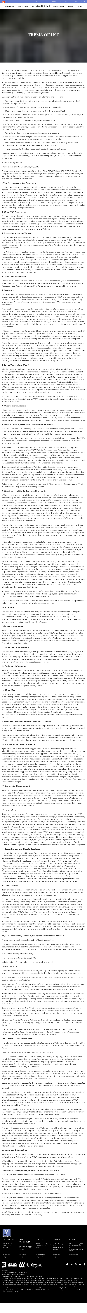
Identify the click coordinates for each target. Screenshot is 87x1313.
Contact (80, 6)
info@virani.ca (7, 1257)
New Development (58, 6)
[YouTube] (80, 1264)
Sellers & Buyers (23, 6)
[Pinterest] (67, 1264)
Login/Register (80, 1)
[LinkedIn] (71, 1264)
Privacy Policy (6, 1274)
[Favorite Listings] (70, 2)
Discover (70, 6)
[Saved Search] (66, 2)
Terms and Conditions (18, 1274)
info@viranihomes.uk (59, 1257)
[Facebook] (84, 1264)
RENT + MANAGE (36, 6)
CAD (35, 1)
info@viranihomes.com (42, 1257)
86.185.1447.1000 (73, 1254)
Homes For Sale (9, 6)
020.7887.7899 (56, 1254)
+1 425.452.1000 (40, 1254)
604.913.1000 (23, 1254)
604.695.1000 (6, 1254)
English (53, 1)
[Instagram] (76, 1264)
